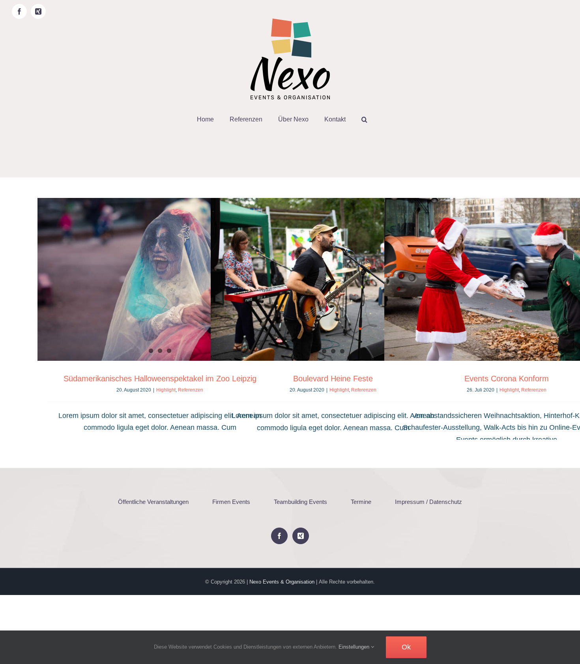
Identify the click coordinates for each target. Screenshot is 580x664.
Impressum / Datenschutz (428, 501)
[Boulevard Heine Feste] (333, 279)
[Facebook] (279, 536)
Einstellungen (355, 647)
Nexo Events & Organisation (281, 582)
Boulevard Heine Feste (333, 378)
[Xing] (300, 536)
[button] (364, 119)
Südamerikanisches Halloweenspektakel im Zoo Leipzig (160, 378)
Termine (361, 501)
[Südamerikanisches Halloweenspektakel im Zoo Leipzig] (159, 279)
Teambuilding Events (300, 501)
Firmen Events (231, 501)
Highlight (166, 390)
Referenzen (190, 390)
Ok (406, 647)
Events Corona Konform (506, 378)
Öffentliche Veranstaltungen (153, 501)
